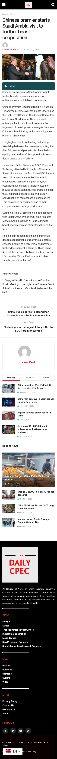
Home (5, 14)
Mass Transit (9, 638)
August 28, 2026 (25, 513)
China (12, 14)
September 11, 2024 (30, 49)
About (5, 713)
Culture (6, 678)
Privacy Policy (9, 701)
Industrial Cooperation (14, 634)
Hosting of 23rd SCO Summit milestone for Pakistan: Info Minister (32, 429)
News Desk (10, 49)
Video (5, 682)
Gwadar (6, 625)
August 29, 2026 (12, 484)
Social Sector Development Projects (21, 646)
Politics (6, 665)
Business (7, 669)
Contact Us (8, 705)
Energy (6, 621)
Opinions (7, 673)
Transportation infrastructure (18, 630)
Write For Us (8, 709)
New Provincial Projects (15, 642)
